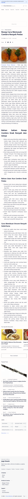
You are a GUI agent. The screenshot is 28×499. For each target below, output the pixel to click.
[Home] (2, 9)
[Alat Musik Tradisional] (12, 379)
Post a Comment (14, 355)
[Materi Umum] (11, 389)
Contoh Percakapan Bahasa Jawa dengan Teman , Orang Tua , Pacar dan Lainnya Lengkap (13, 407)
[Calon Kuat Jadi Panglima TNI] (14, 397)
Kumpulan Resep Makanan (8, 65)
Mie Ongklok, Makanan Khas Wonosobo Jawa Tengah (11, 343)
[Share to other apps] (12, 42)
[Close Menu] (26, 2)
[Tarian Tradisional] (12, 412)
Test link (3, 2)
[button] (24, 6)
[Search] (26, 6)
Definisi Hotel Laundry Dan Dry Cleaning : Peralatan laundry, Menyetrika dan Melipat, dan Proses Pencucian (14, 393)
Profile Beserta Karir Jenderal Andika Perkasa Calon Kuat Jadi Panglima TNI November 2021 (14, 400)
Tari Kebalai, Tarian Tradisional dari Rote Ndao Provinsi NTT (13, 414)
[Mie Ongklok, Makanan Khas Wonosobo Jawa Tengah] (11, 334)
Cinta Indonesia (7, 6)
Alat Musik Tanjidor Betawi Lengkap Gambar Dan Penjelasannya (14, 382)
